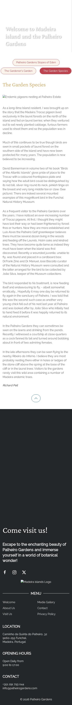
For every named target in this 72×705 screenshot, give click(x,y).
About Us (9, 608)
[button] (67, 5)
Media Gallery (46, 602)
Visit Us (7, 614)
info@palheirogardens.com (20, 688)
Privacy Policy (46, 614)
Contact (42, 608)
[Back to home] (36, 4)
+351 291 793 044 (13, 684)
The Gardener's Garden (18, 70)
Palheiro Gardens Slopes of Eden (36, 62)
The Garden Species (55, 70)
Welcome (9, 602)
